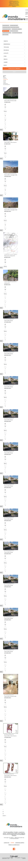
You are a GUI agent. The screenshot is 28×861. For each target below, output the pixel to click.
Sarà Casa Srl (5, 34)
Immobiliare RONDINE (7, 32)
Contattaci (6, 842)
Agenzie (12, 842)
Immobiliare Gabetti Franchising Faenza (11, 27)
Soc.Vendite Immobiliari (17, 32)
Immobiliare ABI (6, 25)
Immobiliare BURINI (14, 25)
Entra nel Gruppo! (19, 842)
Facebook (14, 849)
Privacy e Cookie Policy (14, 844)
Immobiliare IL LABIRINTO (16, 29)
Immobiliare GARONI (7, 29)
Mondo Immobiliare (13, 17)
